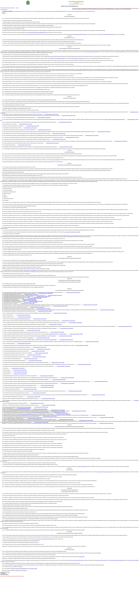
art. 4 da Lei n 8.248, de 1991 (120, 51)
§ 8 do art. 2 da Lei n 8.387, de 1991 (26, 414)
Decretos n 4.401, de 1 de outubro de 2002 (18, 568)
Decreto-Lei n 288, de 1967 (55, 159)
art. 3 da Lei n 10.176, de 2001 (100, 560)
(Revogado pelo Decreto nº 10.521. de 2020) (7, 7)
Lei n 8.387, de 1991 (96, 527)
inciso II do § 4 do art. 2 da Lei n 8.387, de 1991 (46, 309)
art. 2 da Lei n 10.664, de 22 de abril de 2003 (115, 560)
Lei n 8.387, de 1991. (81, 556)
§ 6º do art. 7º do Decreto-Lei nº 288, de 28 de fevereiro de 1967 (114, 119)
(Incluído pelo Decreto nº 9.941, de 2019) (60, 313)
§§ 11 (69, 560)
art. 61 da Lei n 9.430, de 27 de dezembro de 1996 (106, 471)
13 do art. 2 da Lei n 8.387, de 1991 (77, 560)
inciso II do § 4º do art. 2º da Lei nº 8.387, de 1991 (22, 318)
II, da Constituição (33, 270)
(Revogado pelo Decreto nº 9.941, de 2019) (73, 292)
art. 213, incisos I (27, 270)
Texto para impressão (3, 9)
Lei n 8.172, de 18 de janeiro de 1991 (78, 58)
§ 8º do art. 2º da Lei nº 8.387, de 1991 (50, 339)
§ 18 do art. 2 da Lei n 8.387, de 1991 (45, 77)
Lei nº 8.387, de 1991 (29, 337)
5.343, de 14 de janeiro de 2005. (32, 568)
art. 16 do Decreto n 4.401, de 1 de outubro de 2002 (44, 292)
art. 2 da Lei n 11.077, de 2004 (133, 560)
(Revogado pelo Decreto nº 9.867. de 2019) (51, 114)
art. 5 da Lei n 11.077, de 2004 (72, 535)
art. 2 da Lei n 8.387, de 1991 (82, 466)
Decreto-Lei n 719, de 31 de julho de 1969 (58, 58)
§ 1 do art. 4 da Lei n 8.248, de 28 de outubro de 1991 (36, 32)
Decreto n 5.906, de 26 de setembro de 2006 (78, 34)
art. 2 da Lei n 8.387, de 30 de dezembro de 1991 (91, 51)
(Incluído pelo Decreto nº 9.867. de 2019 (44, 117)
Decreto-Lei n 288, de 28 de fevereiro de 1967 (106, 34)
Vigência (17, 7)
